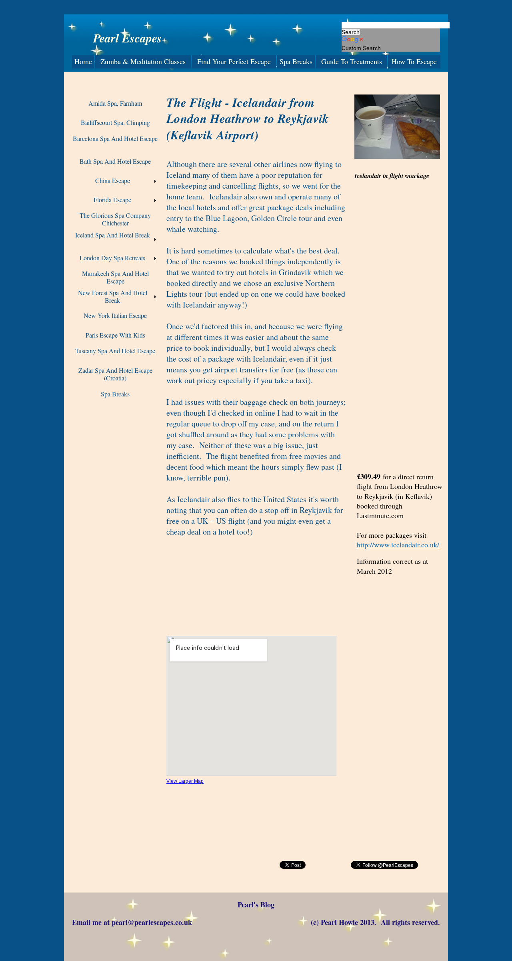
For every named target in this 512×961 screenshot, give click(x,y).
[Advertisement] (257, 878)
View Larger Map (185, 781)
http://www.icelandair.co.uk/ (398, 544)
